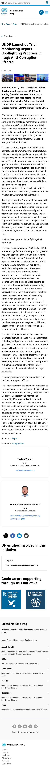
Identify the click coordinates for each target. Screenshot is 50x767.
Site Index (5, 761)
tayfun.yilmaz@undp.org (25, 470)
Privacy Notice (7, 758)
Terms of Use (6, 764)
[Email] (26, 535)
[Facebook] (12, 535)
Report (15, 438)
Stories (4, 681)
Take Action (6, 669)
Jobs (3, 705)
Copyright (5, 752)
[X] (5, 535)
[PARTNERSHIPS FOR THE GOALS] (37, 599)
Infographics (17, 443)
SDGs (3, 659)
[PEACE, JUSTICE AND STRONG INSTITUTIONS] (12, 599)
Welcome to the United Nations (17, 3)
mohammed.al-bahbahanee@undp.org (25, 516)
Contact (4, 749)
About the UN (7, 647)
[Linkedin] (19, 535)
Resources (6, 693)
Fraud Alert (5, 755)
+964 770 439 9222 (17, 519)
